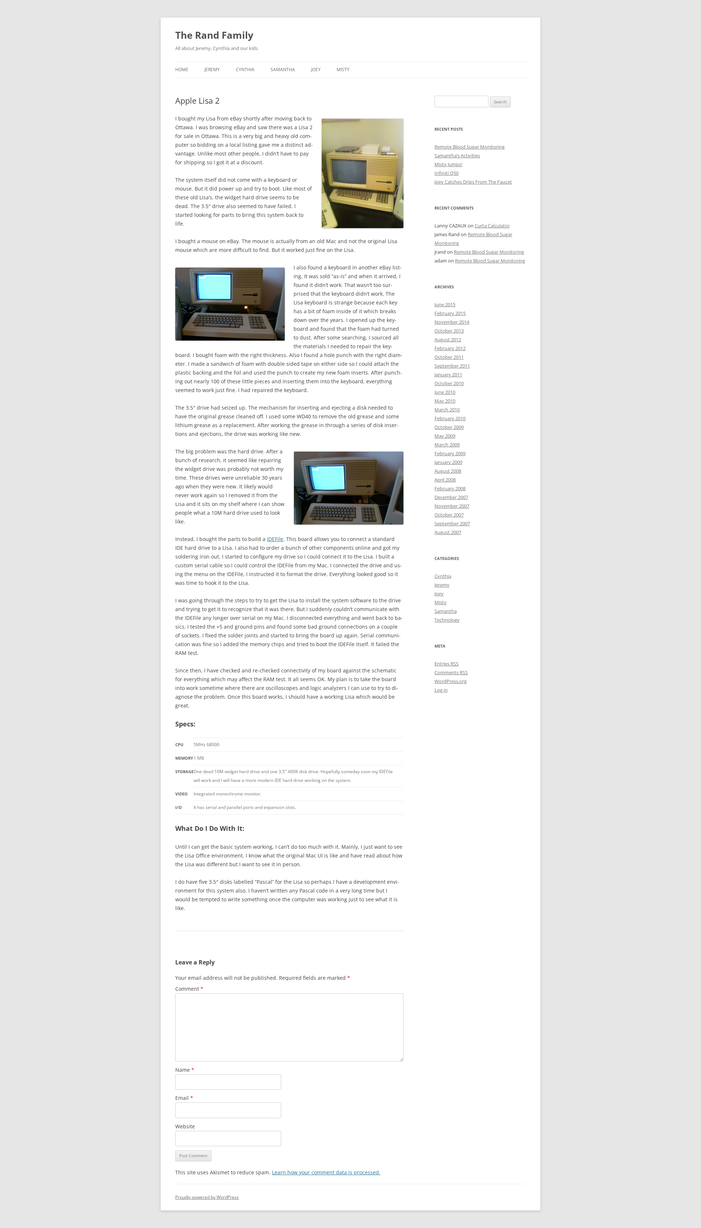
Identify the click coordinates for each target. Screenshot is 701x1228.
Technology (447, 620)
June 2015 (444, 304)
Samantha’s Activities (457, 155)
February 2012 (450, 348)
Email (184, 1097)
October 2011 (449, 357)
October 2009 (449, 427)
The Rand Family (214, 35)
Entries (446, 663)
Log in (441, 690)
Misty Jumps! (448, 164)
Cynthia (245, 69)
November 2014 (451, 322)
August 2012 (447, 339)
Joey (316, 69)
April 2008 (445, 479)
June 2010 (444, 392)
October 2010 (449, 383)
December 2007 (451, 497)
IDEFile (275, 539)
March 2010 (447, 409)
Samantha (283, 69)
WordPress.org (450, 681)
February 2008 (450, 488)
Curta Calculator (492, 225)
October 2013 (449, 330)
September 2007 (452, 523)
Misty (343, 69)
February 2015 (450, 313)
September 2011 (452, 365)
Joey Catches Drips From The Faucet (473, 182)
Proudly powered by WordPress (207, 1197)
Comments (451, 672)
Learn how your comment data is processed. (326, 1172)
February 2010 (450, 418)
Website (185, 1126)
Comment (189, 988)
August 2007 (447, 532)
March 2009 (447, 444)
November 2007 (451, 506)
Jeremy (212, 69)
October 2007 (449, 514)
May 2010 (444, 401)
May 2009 (444, 436)
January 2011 (448, 374)
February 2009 (450, 453)
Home (181, 69)
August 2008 (447, 471)
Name (184, 1069)
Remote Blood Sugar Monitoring (469, 146)
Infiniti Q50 (446, 173)
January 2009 (448, 462)
